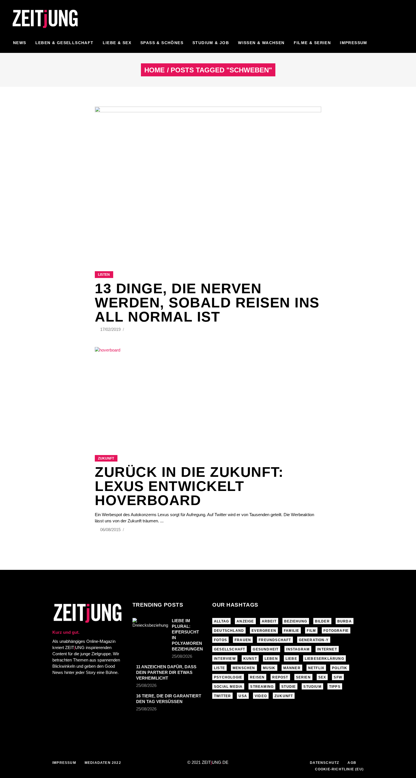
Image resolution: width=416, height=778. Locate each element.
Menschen (244, 668)
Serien (303, 677)
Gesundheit (265, 649)
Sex (322, 677)
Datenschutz (324, 763)
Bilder (322, 621)
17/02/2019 (111, 329)
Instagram (298, 649)
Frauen (243, 640)
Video (261, 696)
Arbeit (269, 621)
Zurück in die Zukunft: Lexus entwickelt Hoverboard (189, 486)
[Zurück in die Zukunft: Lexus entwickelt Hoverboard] (208, 394)
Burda (344, 621)
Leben (271, 659)
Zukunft (106, 458)
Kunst (250, 659)
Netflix (316, 668)
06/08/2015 (111, 529)
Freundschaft (275, 640)
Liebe (291, 659)
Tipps (334, 687)
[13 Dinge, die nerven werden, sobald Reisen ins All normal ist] (208, 182)
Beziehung (295, 621)
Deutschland (229, 631)
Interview (225, 659)
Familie (291, 631)
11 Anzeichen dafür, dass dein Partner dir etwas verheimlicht (166, 672)
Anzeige (245, 621)
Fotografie (336, 631)
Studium (312, 687)
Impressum (64, 763)
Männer (292, 668)
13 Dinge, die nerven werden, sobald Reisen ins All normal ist (207, 303)
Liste (219, 668)
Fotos (220, 640)
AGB (352, 763)
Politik (339, 668)
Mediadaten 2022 (103, 763)
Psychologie (228, 677)
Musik (269, 668)
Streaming (262, 687)
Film (311, 631)
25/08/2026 (182, 656)
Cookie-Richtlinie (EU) (339, 769)
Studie (288, 687)
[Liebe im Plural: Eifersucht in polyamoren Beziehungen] (150, 630)
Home (154, 70)
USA (243, 696)
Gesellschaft (229, 649)
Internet (327, 649)
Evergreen (264, 631)
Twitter (222, 696)
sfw (338, 677)
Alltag (221, 621)
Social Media (228, 687)
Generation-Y (314, 640)
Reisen (257, 677)
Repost (280, 677)
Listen (104, 275)
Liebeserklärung (324, 659)
